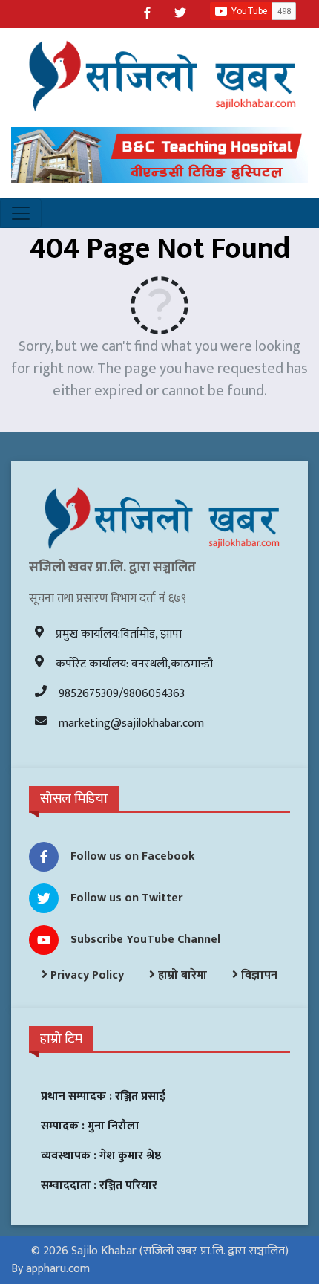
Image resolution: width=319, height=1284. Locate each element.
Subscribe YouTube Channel (145, 940)
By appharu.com (50, 1269)
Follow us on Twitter (126, 898)
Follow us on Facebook (132, 856)
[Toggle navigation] (21, 213)
